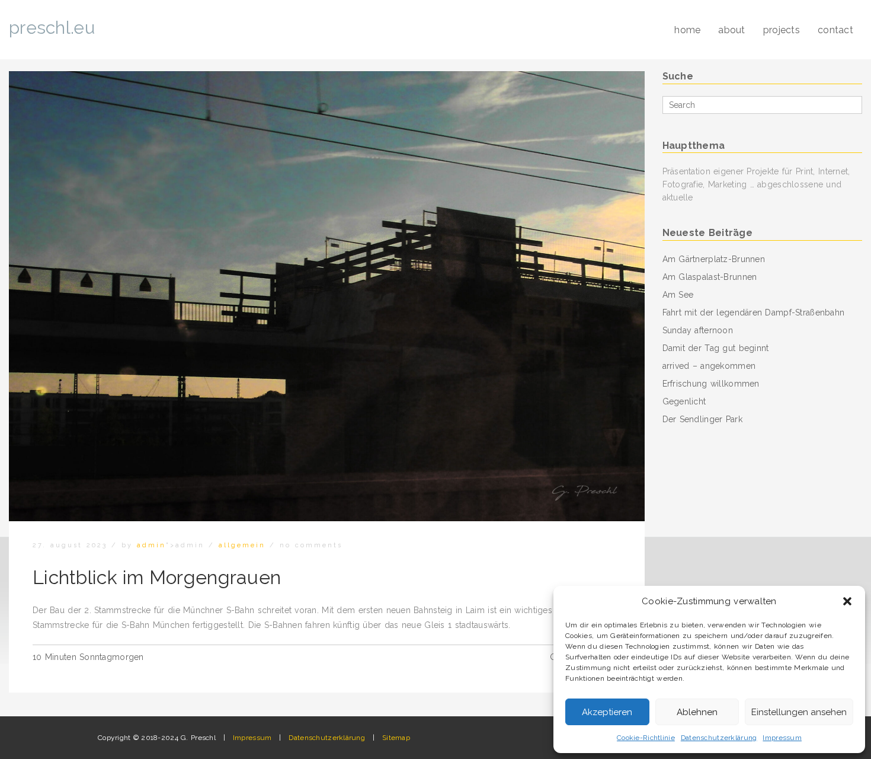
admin (151, 545)
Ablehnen (697, 712)
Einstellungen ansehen (799, 712)
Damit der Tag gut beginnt (715, 348)
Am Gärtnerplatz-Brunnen (713, 259)
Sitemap (396, 738)
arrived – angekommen (709, 366)
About (731, 30)
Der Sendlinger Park (702, 419)
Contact (835, 30)
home (687, 30)
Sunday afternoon (697, 330)
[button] (847, 601)
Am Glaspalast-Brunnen (709, 277)
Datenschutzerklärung (719, 738)
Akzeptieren (607, 712)
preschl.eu (52, 27)
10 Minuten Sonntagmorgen (88, 657)
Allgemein (242, 545)
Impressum (782, 738)
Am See (678, 294)
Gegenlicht (684, 401)
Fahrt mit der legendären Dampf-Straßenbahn (753, 312)
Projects (781, 30)
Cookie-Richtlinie (646, 738)
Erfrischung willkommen (711, 383)
